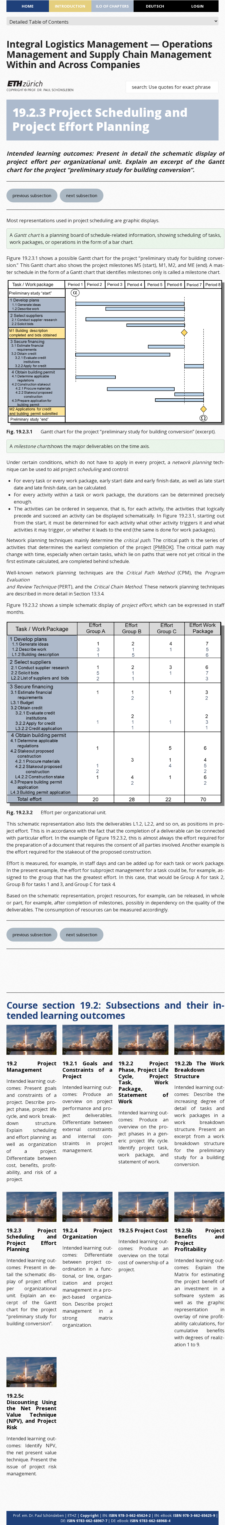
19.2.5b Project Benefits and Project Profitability (199, 1240)
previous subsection (32, 195)
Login (197, 6)
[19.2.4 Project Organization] (87, 1207)
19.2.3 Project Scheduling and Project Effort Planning (31, 1240)
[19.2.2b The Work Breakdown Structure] (199, 1040)
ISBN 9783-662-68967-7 (87, 1520)
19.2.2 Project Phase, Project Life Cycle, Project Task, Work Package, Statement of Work (143, 1082)
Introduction (70, 6)
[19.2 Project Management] (31, 1040)
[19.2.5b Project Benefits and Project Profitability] (199, 1207)
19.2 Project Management (31, 1066)
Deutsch (155, 6)
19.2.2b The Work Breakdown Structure (199, 1069)
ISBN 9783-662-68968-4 (150, 1520)
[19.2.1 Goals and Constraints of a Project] (87, 1040)
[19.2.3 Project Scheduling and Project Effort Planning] (31, 1207)
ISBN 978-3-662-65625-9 (194, 1515)
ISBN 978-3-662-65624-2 (130, 1515)
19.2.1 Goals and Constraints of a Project (87, 1069)
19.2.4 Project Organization (87, 1233)
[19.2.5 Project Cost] (143, 1207)
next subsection (81, 195)
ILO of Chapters (112, 6)
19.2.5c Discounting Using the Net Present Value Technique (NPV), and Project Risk (31, 1411)
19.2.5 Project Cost (143, 1230)
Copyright (89, 1515)
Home (27, 6)
